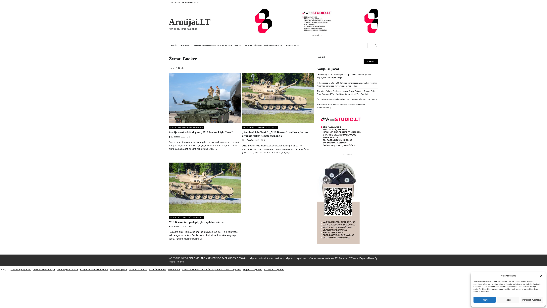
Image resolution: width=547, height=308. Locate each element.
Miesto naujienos (118, 269)
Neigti (508, 300)
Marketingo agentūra (21, 269)
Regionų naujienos (252, 269)
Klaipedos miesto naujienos (94, 269)
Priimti (484, 300)
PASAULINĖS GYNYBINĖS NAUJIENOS (263, 45)
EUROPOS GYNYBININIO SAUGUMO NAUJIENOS (217, 45)
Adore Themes (176, 262)
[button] (541, 275)
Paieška (321, 57)
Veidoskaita (174, 269)
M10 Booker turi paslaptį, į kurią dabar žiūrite (196, 222)
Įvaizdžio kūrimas (157, 269)
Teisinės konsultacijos (44, 269)
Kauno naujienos (232, 269)
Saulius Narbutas (138, 269)
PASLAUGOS (292, 45)
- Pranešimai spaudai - (212, 269)
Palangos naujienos (274, 269)
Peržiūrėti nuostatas (531, 300)
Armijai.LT (190, 22)
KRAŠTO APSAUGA (180, 45)
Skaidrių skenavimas (67, 269)
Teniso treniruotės (191, 269)
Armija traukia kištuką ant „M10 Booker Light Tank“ (201, 132)
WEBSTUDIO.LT (177, 258)
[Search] (375, 45)
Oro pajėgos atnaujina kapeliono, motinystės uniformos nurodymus (347, 99)
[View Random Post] (370, 45)
